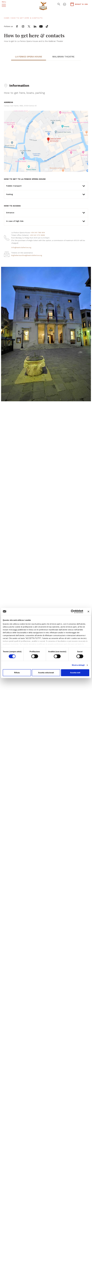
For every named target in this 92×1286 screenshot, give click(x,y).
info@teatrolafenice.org (21, 247)
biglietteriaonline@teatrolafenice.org (26, 255)
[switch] (34, 656)
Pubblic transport (14, 186)
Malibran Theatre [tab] (63, 56)
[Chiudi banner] (88, 611)
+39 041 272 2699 (37, 235)
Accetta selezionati (46, 673)
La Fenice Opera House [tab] (28, 56)
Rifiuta (17, 673)
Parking (9, 194)
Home (6, 18)
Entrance (10, 213)
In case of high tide (14, 221)
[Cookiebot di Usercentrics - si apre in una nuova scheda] (72, 611)
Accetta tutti (75, 673)
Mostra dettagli (78, 665)
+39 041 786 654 (38, 232)
